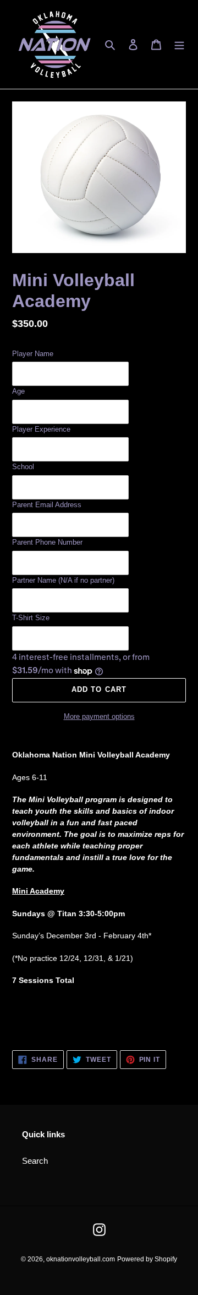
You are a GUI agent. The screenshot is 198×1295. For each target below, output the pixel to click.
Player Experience (41, 429)
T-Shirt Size (31, 618)
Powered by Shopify (147, 1259)
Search (35, 1160)
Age (18, 391)
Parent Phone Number (47, 542)
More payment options (99, 716)
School (23, 467)
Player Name (32, 354)
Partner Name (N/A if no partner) (63, 580)
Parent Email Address (46, 505)
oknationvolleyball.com (80, 1259)
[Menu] (179, 44)
